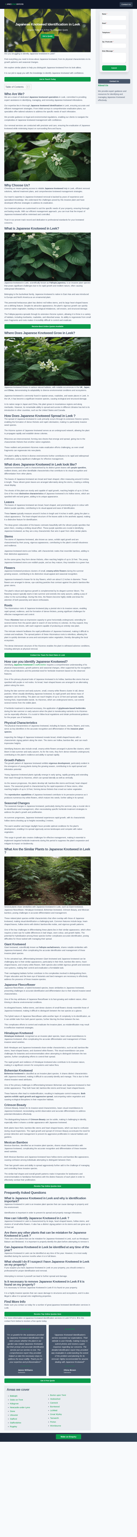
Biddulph (13, 1396)
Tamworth (54, 1418)
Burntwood (54, 1407)
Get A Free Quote (47, 1381)
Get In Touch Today (47, 79)
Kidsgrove (14, 1403)
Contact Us (114, 81)
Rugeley (13, 1426)
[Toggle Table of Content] (27, 87)
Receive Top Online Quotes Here (47, 1186)
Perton (53, 1422)
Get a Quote (48, 36)
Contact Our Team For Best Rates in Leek (47, 655)
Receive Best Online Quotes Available (47, 326)
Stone (12, 1411)
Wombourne (55, 1426)
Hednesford (55, 1399)
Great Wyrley (56, 1414)
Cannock (54, 1403)
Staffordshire (15, 1423)
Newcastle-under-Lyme (20, 1407)
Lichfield (53, 1410)
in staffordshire (30, 665)
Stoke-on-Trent (16, 1400)
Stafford (13, 1419)
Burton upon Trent (58, 1395)
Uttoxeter (14, 1415)
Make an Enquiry (68, 1437)
